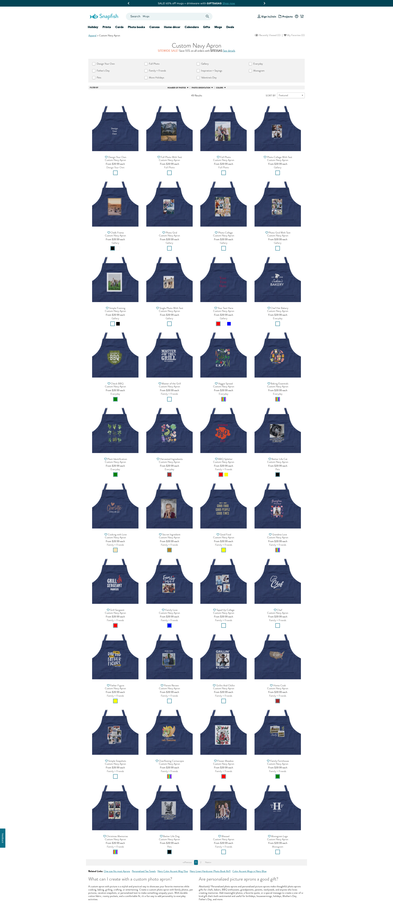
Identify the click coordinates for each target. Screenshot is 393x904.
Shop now (221, 3)
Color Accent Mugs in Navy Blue (249, 871)
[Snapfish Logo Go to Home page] (103, 16)
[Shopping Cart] (301, 16)
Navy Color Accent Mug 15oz (173, 871)
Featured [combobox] (283, 95)
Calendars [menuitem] (192, 27)
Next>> (208, 862)
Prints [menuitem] (107, 27)
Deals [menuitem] (230, 27)
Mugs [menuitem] (218, 27)
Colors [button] (219, 87)
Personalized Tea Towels (144, 871)
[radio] (115, 173)
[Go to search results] (207, 16)
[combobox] (169, 16)
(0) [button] (270, 35)
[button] (115, 127)
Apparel (92, 35)
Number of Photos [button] (176, 87)
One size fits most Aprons (117, 871)
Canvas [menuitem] (154, 27)
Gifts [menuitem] (206, 27)
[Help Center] (296, 16)
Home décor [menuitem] (172, 27)
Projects (287, 16)
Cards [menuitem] (119, 27)
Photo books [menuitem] (136, 27)
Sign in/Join (268, 16)
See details (229, 51)
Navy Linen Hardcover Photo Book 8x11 (210, 871)
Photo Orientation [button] (201, 87)
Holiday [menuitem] (93, 27)
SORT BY (271, 95)
